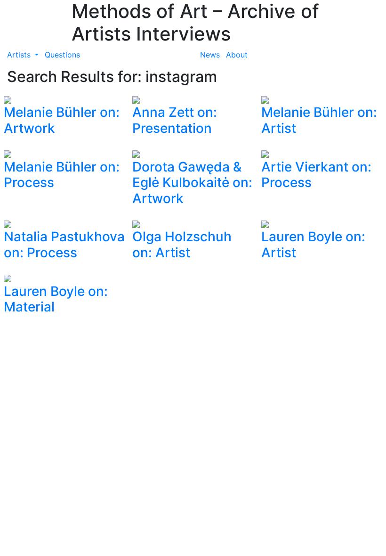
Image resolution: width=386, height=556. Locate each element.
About (237, 54)
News (210, 54)
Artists (20, 54)
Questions (62, 54)
